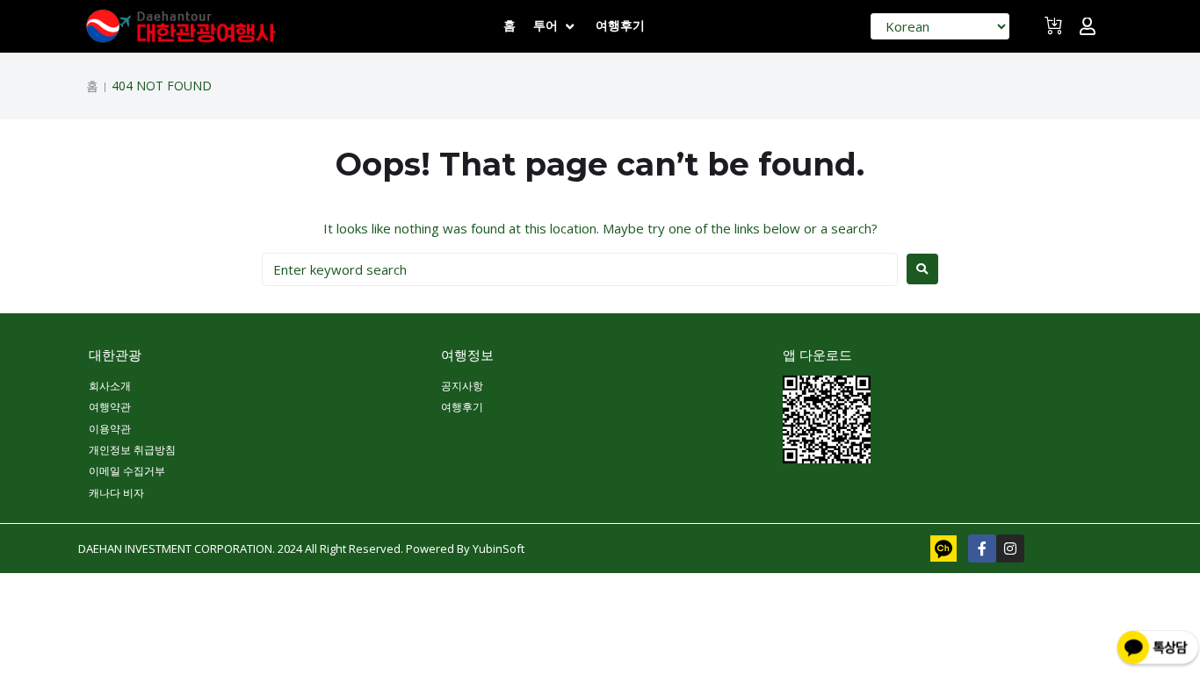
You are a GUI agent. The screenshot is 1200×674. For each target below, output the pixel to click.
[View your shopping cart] (1055, 33)
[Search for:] (580, 269)
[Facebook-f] (982, 548)
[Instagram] (1010, 548)
